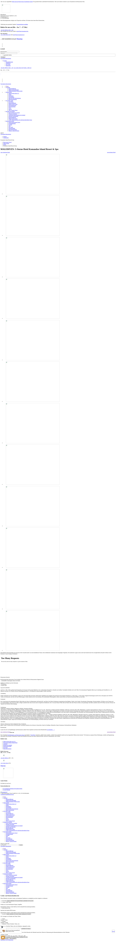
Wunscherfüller (9, 839)
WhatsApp (19, 39)
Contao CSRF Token (6, 902)
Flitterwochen (6, 802)
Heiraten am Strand (10, 824)
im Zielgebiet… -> (51, 729)
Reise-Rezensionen (7, 748)
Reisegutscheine (9, 817)
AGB (2, 794)
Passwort (2, 53)
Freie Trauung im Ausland (11, 823)
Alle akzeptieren (13, 938)
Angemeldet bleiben (7, 55)
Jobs (7, 836)
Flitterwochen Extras (10, 814)
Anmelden (3, 57)
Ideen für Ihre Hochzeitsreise (12, 808)
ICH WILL (33, 735)
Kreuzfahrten (8, 807)
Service (7, 819)
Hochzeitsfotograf (9, 816)
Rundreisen (8, 806)
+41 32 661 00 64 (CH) (6, 34)
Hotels (7, 805)
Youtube (4, 921)
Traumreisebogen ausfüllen (22, 24)
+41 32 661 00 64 (4, 763)
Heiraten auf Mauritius (10, 826)
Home (4, 796)
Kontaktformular (9, 62)
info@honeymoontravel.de (22, 31)
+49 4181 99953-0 (4, 758)
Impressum (8, 65)
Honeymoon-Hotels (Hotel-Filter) (10, 742)
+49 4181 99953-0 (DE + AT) (7, 30)
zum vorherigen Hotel (5, 152)
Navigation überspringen (6, 58)
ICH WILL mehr (6, 811)
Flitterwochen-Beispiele (11, 800)
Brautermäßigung (9, 799)
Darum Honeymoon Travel (11, 832)
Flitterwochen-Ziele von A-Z (9, 741)
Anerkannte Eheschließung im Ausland (14, 825)
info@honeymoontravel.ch (18, 34)
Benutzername (4, 51)
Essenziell (4, 900)
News (7, 818)
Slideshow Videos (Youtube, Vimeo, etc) (10, 923)
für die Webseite (6, 789)
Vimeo (3, 918)
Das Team (8, 64)
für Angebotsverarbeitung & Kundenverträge (12, 788)
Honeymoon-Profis (7, 746)
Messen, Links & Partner (11, 841)
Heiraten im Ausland (7, 745)
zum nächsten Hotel (111, 152)
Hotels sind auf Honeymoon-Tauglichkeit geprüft (22, 1)
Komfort (4, 914)
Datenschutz (10, 939)
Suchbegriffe (3, 844)
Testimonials (6, 137)
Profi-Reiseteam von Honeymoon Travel (16, 735)
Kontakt (5, 60)
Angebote (5, 743)
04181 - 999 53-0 (27, 67)
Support (5, 136)
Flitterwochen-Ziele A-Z (11, 804)
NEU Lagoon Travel (10, 820)
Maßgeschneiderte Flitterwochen (13, 801)
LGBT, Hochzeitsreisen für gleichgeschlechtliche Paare (17, 830)
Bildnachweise (11, 794)
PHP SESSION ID (6, 908)
